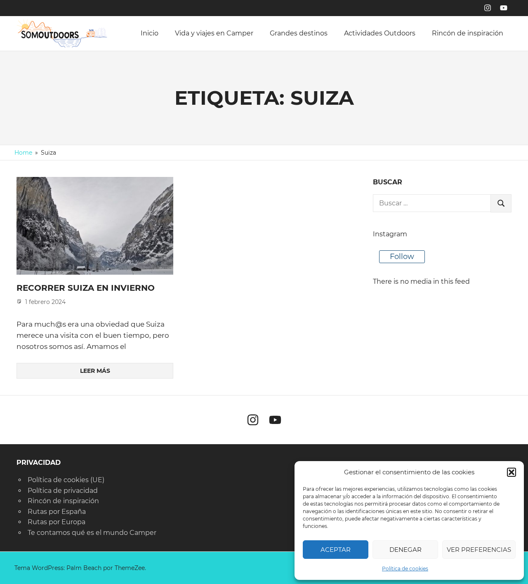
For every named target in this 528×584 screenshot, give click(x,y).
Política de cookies (405, 568)
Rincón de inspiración (467, 33)
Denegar (405, 549)
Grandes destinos (299, 33)
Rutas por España (57, 512)
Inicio (149, 33)
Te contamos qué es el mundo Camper (92, 533)
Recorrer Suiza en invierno (85, 288)
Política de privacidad (63, 491)
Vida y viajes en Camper (214, 33)
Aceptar (336, 549)
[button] (511, 472)
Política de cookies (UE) (66, 480)
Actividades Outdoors (379, 33)
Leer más (95, 370)
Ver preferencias (479, 549)
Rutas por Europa (56, 522)
